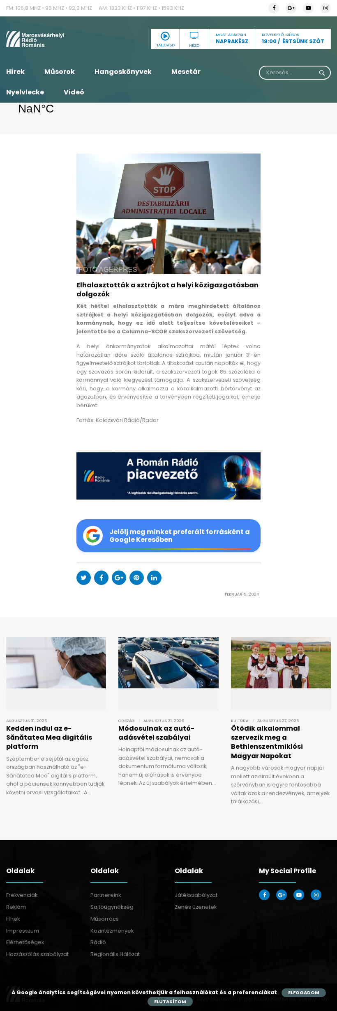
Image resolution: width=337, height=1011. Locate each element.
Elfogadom (303, 992)
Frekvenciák (21, 895)
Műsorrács (104, 918)
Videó (74, 92)
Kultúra (239, 720)
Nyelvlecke (25, 92)
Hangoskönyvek (123, 71)
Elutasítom (170, 1001)
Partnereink (105, 895)
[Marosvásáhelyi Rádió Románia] (56, 39)
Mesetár (186, 71)
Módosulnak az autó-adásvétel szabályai (156, 733)
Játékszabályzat (196, 895)
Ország (126, 720)
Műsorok (59, 71)
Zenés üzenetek (196, 906)
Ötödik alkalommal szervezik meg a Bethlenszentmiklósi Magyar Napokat (267, 742)
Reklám (16, 906)
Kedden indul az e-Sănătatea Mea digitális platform (49, 738)
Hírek (15, 71)
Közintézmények (112, 930)
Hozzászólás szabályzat (37, 954)
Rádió (98, 942)
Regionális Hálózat (115, 954)
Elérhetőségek (25, 942)
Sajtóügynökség (112, 906)
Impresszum (22, 930)
